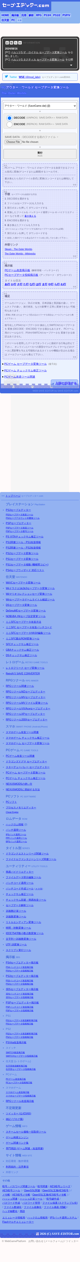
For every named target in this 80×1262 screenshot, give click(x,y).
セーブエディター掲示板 (22, 962)
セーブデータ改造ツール (19, 514)
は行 (38, 284)
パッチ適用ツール (16, 829)
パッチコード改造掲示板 (19, 967)
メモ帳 (6, 1194)
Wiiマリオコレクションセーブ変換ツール (29, 593)
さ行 (20, 284)
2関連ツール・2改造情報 (23, 547)
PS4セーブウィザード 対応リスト (25, 570)
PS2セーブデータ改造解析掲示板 (21, 1033)
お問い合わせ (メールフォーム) (45, 1241)
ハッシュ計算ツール (31, 1198)
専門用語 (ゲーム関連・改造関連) (24, 1148)
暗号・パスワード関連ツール (18, 1186)
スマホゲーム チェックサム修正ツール (28, 737)
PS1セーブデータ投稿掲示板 (19, 1023)
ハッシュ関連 (9, 1198)
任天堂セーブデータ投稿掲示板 (21, 1069)
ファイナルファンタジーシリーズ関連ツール (31, 859)
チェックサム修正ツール (20, 894)
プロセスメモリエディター (21, 807)
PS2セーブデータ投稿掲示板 (19, 1037)
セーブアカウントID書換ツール (23, 518)
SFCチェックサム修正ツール (22, 644)
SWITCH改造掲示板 (15, 1052)
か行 (13, 284)
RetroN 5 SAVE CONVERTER (23, 673)
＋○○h (38, 888)
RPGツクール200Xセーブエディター (26, 719)
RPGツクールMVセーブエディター (25, 697)
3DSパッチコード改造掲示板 (19, 994)
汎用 (23, 15)
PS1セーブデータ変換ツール (22, 558)
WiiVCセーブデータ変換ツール (23, 582)
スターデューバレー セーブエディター (28, 767)
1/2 (56, 15)
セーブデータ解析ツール (20, 905)
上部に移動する (66, 383)
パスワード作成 (11, 1202)
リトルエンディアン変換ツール (23, 922)
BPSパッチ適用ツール (16, 841)
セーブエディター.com (32, 496)
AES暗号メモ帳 (21, 1194)
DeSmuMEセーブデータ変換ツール (26, 610)
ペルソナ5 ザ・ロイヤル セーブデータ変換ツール (39, 52)
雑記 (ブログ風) (14, 1119)
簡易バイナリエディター (20, 871)
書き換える (30, 216)
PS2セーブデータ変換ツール (22, 553)
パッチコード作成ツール (20, 888)
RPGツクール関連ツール (20, 686)
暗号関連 (42, 1186)
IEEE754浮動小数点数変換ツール (25, 933)
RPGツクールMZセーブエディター (25, 691)
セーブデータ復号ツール (19, 531)
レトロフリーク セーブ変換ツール (25, 667)
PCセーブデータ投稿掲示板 (21, 274)
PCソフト (11, 801)
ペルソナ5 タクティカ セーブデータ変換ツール (37, 59)
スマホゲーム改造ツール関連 (22, 732)
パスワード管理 (31, 1202)
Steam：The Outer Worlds (18, 249)
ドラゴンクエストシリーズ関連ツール (27, 853)
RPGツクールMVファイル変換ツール (27, 702)
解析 (31, 15)
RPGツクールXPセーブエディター (25, 713)
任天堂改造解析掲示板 (16, 1066)
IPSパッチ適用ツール (16, 834)
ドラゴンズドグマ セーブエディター (26, 761)
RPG (39, 15)
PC (13, 20)
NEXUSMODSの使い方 (19, 783)
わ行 (63, 284)
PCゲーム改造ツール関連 (19, 376)
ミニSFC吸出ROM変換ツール (22, 638)
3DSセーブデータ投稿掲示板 (19, 997)
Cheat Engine (12, 812)
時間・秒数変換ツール (18, 927)
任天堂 (5, 20)
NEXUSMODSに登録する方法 (23, 789)
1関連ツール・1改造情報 (23, 542)
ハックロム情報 (14, 824)
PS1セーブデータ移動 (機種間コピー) (27, 564)
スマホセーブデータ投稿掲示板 (21, 1096)
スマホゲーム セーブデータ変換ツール (28, 743)
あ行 (7, 284)
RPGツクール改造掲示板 (20, 1101)
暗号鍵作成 (52, 1198)
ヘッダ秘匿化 (9, 1211)
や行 (51, 284)
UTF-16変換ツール (16, 944)
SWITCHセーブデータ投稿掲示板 (22, 1056)
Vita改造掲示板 (16, 1042)
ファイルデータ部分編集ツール (23, 877)
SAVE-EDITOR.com (65, 1233)
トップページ (13, 495)
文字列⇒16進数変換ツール (21, 938)
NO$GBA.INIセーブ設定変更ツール (26, 616)
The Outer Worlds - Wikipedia (20, 253)
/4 (47, 15)
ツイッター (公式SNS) (18, 1113)
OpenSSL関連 (32, 1190)
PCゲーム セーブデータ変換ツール (25, 363)
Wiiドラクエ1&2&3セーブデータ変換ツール (30, 588)
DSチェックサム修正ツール (21, 655)
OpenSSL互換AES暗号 (55, 1190)
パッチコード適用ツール (20, 882)
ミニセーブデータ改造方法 (23, 621)
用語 (22, 1211)
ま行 (44, 284)
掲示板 (15, 15)
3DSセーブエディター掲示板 (22, 989)
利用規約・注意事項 (17, 1166)
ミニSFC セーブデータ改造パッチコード (29, 627)
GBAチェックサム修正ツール (22, 649)
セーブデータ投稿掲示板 (19, 970)
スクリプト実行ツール (18, 950)
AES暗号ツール (11, 1190)
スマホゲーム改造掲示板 (17, 1092)
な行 (32, 284)
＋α (19, 20)
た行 (26, 284)
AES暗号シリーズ (60, 1186)
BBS (18, 957)
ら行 (57, 284)
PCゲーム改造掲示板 (17, 270)
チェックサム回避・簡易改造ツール (26, 899)
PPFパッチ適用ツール (16, 838)
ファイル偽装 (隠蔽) (55, 1207)
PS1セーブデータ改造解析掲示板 (21, 1020)
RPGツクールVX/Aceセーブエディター (28, 708)
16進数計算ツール (16, 910)
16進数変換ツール (16, 916)
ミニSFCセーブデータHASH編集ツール (28, 632)
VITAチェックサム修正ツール (24, 536)
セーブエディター (18, 510)
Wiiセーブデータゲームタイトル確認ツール (30, 599)
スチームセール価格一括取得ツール (26, 1131)
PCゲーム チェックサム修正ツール (25, 370)
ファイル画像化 (33, 1207)
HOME (5, 15)
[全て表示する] (71, 65)
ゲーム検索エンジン (17, 1137)
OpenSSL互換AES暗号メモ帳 (49, 1194)
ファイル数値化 (13, 1207)
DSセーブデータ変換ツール (21, 605)
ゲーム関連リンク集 (17, 1142)
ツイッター (72, 1241)
